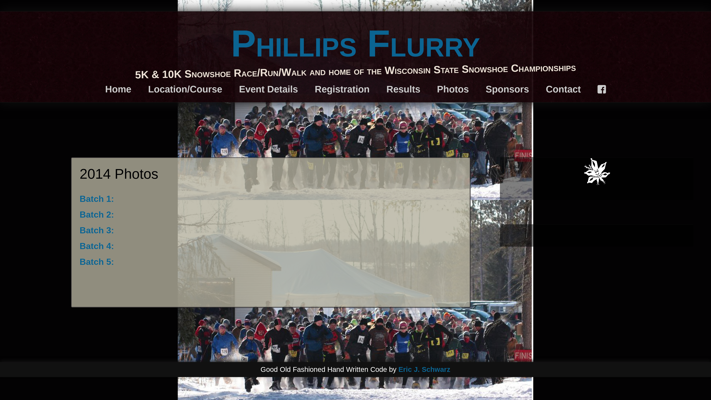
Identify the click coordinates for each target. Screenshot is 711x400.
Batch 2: (97, 214)
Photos (453, 89)
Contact (563, 89)
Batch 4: (97, 246)
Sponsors (507, 89)
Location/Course (185, 89)
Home (118, 89)
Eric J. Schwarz (424, 369)
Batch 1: (97, 199)
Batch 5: (97, 262)
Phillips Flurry (355, 43)
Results (403, 89)
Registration (342, 89)
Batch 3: (97, 230)
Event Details (268, 89)
